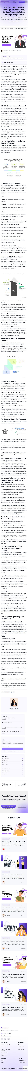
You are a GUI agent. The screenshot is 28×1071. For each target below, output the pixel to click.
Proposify (7, 1057)
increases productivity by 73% (16, 470)
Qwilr (7, 1059)
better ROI (21, 475)
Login (17, 1)
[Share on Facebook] (9, 703)
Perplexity (10, 58)
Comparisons (21, 1059)
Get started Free (21, 1)
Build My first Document (13, 817)
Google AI (21, 58)
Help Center (20, 1061)
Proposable (3, 1067)
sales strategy (6, 192)
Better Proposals (3, 1062)
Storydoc (7, 1061)
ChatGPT (5, 58)
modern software (19, 516)
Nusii (7, 1065)
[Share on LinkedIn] (7, 703)
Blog (5, 28)
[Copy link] (14, 703)
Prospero (3, 1059)
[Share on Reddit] (11, 703)
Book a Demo (13, 822)
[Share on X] (5, 703)
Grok (16, 58)
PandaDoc (3, 1057)
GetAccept (3, 1065)
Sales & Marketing (10, 28)
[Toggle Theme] (14, 2)
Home (2, 28)
